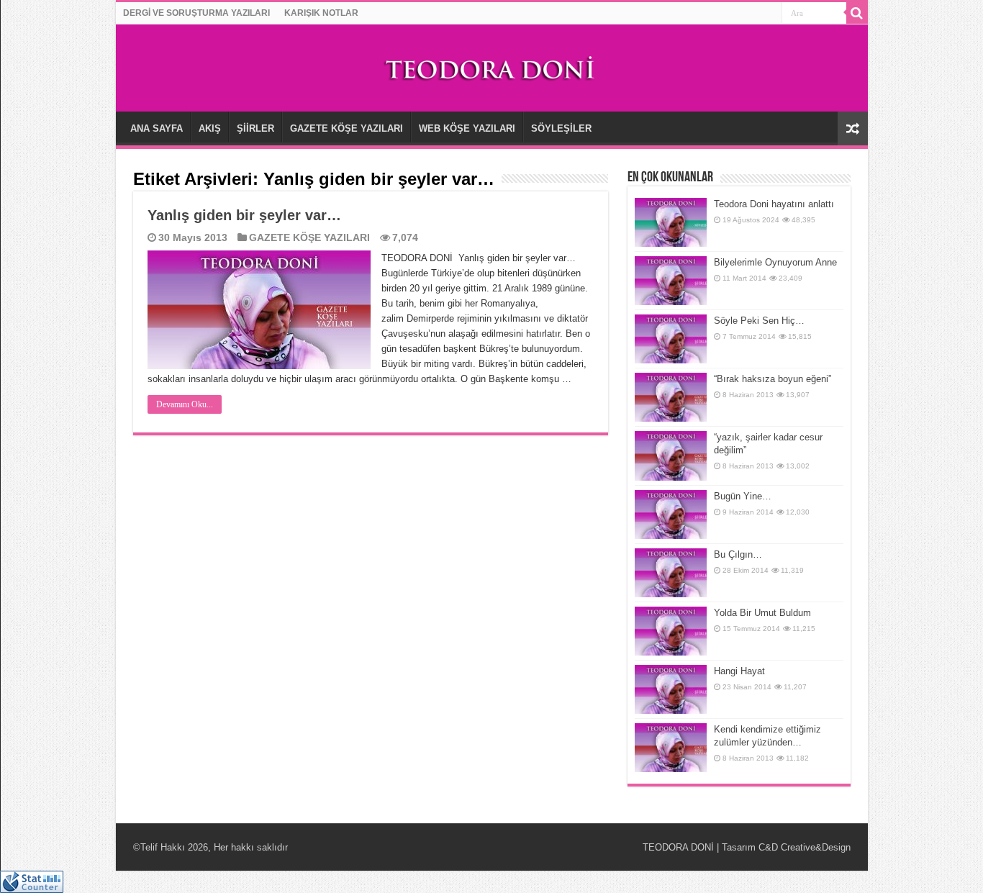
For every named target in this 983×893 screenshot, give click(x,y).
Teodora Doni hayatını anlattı (774, 204)
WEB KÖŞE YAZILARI (467, 128)
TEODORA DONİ (678, 847)
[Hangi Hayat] (671, 689)
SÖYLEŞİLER (561, 128)
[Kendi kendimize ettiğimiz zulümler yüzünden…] (671, 747)
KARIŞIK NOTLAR (321, 13)
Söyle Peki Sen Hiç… (759, 320)
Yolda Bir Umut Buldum (762, 612)
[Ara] (857, 13)
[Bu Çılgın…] (671, 572)
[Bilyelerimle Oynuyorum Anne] (671, 280)
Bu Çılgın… (739, 554)
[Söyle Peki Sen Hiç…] (671, 338)
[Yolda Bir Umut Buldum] (671, 631)
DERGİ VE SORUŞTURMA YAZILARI (196, 13)
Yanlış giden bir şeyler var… (244, 215)
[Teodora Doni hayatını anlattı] (671, 222)
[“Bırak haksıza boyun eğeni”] (671, 397)
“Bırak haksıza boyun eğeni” (772, 378)
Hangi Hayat (739, 671)
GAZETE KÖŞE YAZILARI (346, 128)
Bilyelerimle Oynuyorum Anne (775, 262)
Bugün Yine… (742, 496)
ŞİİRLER (255, 128)
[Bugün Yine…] (671, 514)
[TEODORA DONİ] (491, 67)
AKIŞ (210, 128)
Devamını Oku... (184, 404)
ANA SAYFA (156, 128)
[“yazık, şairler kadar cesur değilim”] (671, 455)
